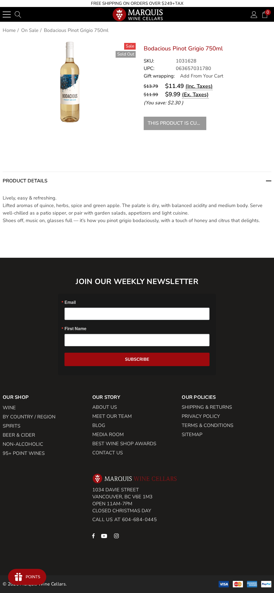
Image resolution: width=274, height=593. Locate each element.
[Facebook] (93, 535)
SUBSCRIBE (137, 359)
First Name (75, 328)
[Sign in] (254, 14)
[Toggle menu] (7, 14)
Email (70, 302)
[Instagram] (117, 535)
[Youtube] (105, 535)
